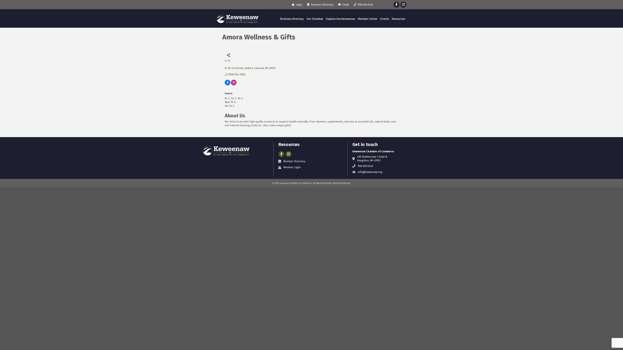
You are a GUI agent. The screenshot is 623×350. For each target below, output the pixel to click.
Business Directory (292, 18)
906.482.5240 (365, 166)
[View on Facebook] (227, 84)
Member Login (292, 167)
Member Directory (294, 161)
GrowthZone (345, 183)
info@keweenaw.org (370, 172)
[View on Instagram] (234, 84)
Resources (398, 18)
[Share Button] (228, 55)
